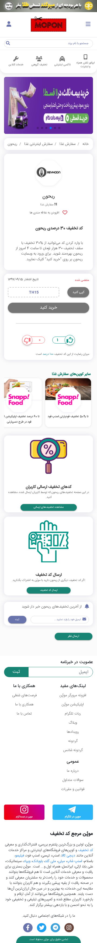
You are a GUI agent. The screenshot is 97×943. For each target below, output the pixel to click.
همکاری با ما (24, 705)
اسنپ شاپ (74, 861)
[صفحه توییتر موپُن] (41, 928)
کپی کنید (78, 292)
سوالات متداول (73, 780)
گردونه (73, 741)
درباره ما (73, 771)
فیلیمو (19, 856)
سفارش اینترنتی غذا (38, 144)
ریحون (12, 144)
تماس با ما (24, 714)
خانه (85, 144)
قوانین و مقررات (72, 789)
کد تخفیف (85, 850)
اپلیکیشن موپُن (73, 705)
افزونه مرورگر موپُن (73, 695)
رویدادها (73, 732)
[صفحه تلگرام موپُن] (55, 928)
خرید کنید (48, 307)
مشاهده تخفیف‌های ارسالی (49, 507)
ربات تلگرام (73, 714)
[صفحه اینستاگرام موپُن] (69, 928)
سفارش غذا (67, 144)
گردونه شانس (73, 750)
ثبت (17, 619)
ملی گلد (50, 861)
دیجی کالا (68, 856)
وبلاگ (73, 723)
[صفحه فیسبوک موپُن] (28, 928)
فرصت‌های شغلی (24, 695)
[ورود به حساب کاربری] (8, 24)
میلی (61, 861)
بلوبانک (37, 861)
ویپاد (26, 861)
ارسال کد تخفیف (48, 590)
